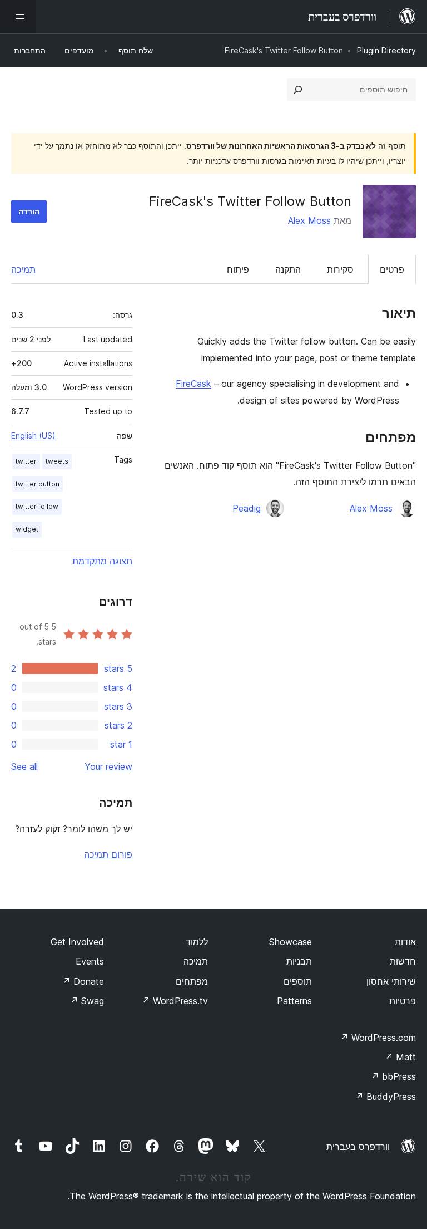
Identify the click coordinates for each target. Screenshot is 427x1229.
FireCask (193, 383)
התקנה (288, 269)
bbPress (393, 1076)
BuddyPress (385, 1096)
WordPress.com (378, 1037)
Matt (400, 1057)
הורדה (28, 211)
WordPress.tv (175, 1000)
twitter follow (37, 506)
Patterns (294, 1000)
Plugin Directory (386, 50)
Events (90, 961)
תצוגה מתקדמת (102, 561)
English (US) (33, 435)
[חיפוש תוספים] (298, 89)
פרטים (392, 269)
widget (27, 529)
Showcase (290, 941)
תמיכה (23, 269)
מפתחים (192, 981)
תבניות (299, 961)
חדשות (403, 961)
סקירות (340, 269)
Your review (108, 766)
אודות (405, 941)
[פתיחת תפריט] (18, 16)
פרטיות (402, 1000)
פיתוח (238, 269)
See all (24, 766)
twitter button (37, 484)
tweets (57, 461)
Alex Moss (309, 220)
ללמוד (197, 941)
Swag (87, 1000)
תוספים (298, 981)
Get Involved (77, 941)
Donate (83, 981)
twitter (26, 461)
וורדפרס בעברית (358, 1146)
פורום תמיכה (108, 854)
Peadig (246, 508)
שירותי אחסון (391, 981)
